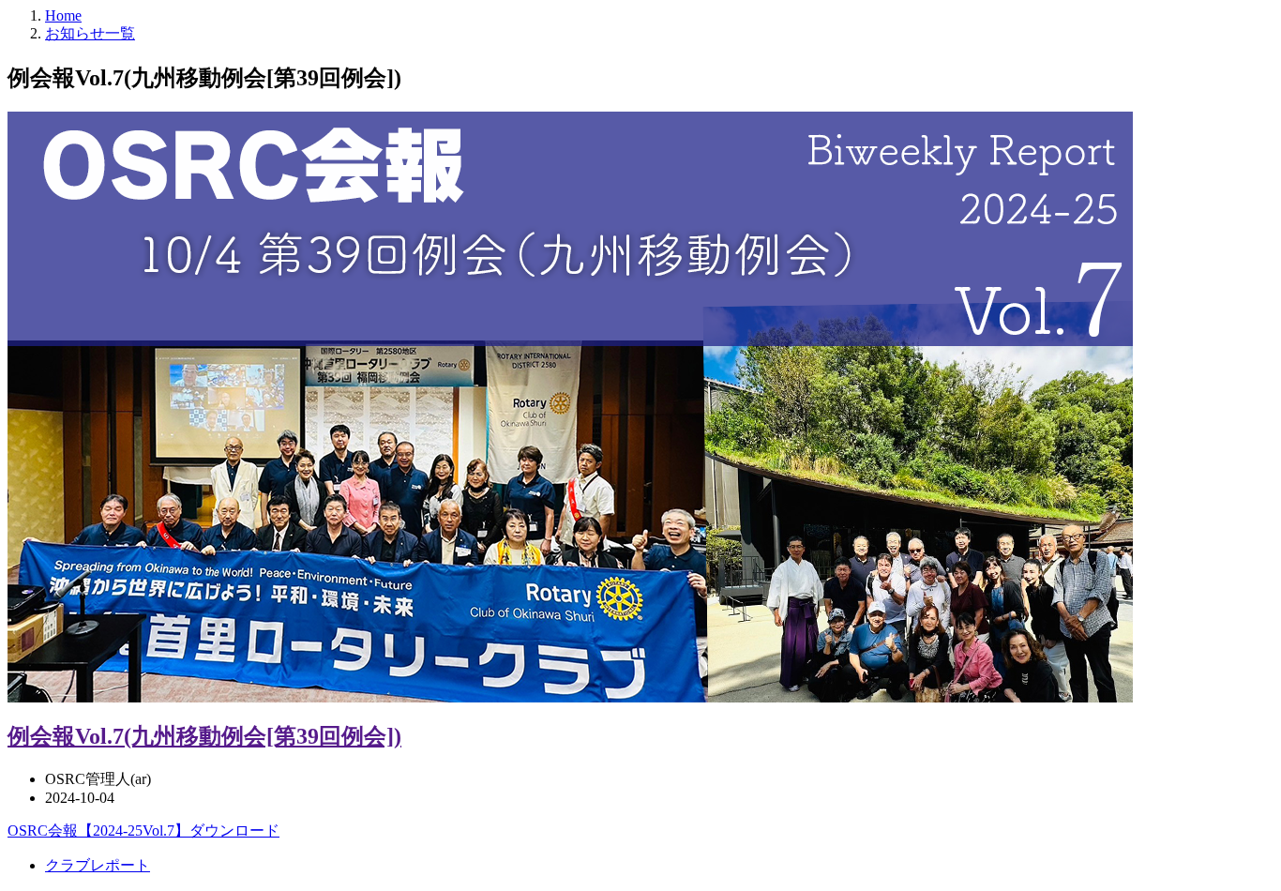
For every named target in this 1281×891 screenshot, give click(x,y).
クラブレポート (97, 865)
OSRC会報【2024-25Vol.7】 (98, 830)
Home (63, 15)
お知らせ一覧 (90, 33)
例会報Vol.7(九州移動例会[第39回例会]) (204, 736)
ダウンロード (234, 830)
